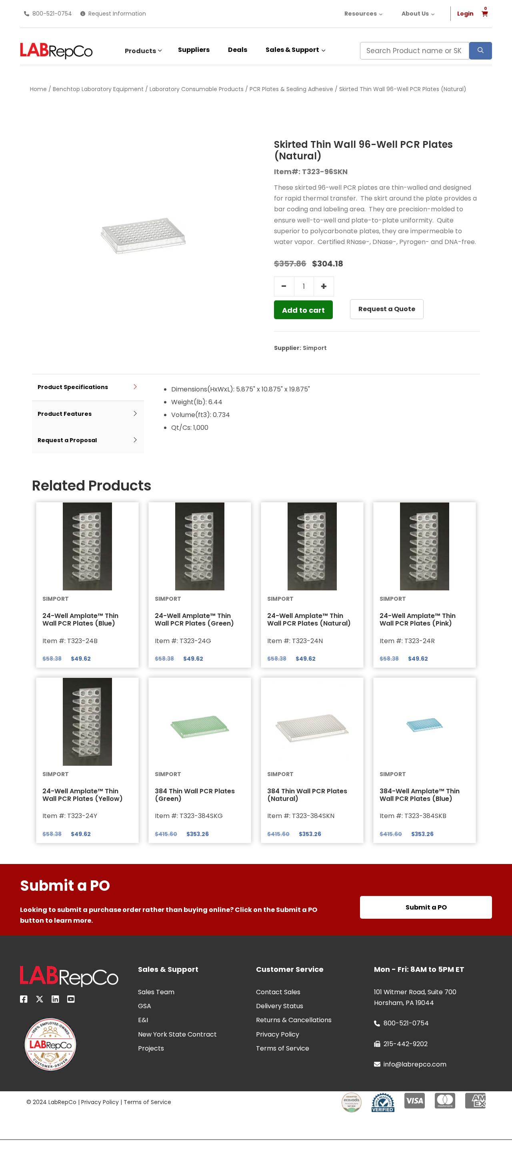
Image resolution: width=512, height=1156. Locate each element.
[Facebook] (24, 1000)
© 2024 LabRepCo (51, 1102)
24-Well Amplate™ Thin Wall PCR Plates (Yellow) (82, 795)
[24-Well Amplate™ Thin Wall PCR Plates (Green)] (200, 546)
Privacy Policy (100, 1102)
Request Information (117, 14)
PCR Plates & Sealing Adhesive (291, 89)
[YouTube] (71, 1000)
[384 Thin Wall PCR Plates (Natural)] (312, 722)
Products (140, 51)
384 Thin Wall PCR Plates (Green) (195, 795)
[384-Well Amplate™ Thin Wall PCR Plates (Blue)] (425, 722)
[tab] (88, 387)
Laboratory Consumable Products (197, 89)
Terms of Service (147, 1102)
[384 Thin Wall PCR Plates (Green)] (200, 722)
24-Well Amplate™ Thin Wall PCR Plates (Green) (194, 619)
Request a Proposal (67, 440)
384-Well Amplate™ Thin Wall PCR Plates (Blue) (420, 795)
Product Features (65, 414)
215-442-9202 (406, 1044)
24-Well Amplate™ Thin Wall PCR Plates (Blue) (80, 619)
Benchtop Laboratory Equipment (98, 89)
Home (38, 89)
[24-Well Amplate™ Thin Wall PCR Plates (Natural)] (312, 546)
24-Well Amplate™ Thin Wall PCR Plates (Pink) (418, 619)
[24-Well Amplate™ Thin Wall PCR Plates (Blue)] (87, 546)
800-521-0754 (52, 14)
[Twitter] (40, 1000)
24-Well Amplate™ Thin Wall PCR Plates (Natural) (309, 619)
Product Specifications (73, 387)
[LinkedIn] (55, 1000)
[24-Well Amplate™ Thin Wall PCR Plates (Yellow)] (87, 722)
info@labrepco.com (415, 1064)
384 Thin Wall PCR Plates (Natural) (307, 795)
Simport (315, 348)
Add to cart (303, 310)
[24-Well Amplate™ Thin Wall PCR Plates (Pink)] (425, 546)
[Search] (480, 51)
